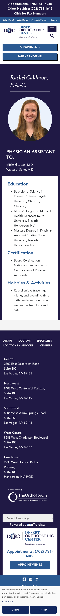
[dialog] (30, 601)
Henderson (12, 457)
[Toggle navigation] (52, 29)
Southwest (11, 408)
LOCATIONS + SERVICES (18, 345)
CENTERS (46, 345)
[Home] (24, 32)
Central (9, 359)
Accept (43, 609)
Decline (15, 609)
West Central (13, 433)
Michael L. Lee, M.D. (20, 165)
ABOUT (7, 340)
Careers (54, 20)
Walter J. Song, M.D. (20, 169)
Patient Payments (30, 56)
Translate (39, 524)
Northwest (11, 383)
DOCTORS (24, 340)
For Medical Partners (39, 20)
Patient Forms (22, 20)
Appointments (30, 47)
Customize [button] (7, 601)
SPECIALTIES (44, 340)
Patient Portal (8, 20)
